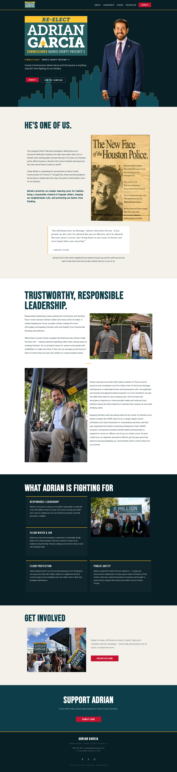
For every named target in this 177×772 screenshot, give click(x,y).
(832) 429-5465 (77, 748)
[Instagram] (94, 759)
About (98, 5)
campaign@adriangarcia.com (94, 748)
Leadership (109, 5)
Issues (120, 5)
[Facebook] (82, 759)
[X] (88, 759)
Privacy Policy (102, 765)
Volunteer (131, 5)
